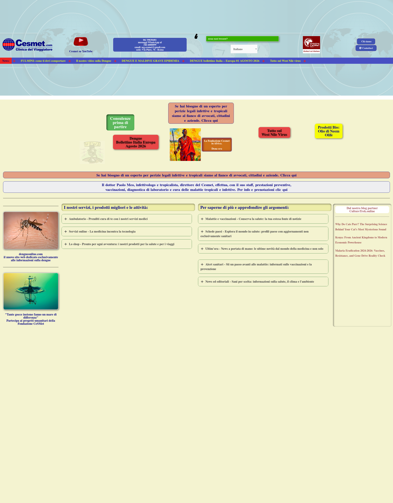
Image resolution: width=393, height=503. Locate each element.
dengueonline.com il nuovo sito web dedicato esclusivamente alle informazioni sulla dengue (31, 257)
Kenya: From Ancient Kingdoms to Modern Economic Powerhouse (361, 239)
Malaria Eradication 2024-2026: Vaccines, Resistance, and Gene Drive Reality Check (360, 253)
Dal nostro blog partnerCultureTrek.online (362, 209)
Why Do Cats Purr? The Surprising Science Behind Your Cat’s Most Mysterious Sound (361, 226)
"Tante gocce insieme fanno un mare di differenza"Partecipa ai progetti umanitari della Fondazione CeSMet (31, 319)
